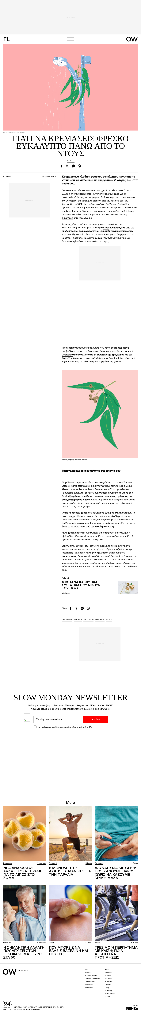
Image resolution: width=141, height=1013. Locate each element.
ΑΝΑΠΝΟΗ (88, 620)
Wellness (70, 161)
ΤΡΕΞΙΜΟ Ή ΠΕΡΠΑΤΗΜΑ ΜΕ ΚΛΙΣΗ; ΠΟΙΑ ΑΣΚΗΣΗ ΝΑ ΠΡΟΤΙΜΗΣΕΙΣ (116, 952)
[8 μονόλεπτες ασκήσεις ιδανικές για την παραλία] (70, 833)
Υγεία (107, 969)
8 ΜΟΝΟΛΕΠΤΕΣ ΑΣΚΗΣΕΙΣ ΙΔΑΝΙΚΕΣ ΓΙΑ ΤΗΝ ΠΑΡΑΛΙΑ (70, 871)
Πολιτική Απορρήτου (92, 979)
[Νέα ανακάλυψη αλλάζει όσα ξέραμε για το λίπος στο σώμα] (24, 833)
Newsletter (89, 985)
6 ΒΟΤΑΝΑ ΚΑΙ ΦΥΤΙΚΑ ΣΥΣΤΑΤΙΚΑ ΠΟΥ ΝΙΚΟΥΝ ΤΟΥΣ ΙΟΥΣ (81, 585)
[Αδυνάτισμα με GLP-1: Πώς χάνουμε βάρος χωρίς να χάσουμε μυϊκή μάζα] (116, 833)
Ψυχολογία (108, 972)
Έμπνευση (108, 991)
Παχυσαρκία (7, 863)
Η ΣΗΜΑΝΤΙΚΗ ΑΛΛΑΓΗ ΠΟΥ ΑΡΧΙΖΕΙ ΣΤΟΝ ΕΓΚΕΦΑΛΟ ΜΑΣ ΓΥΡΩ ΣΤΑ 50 (24, 952)
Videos (107, 997)
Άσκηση (97, 943)
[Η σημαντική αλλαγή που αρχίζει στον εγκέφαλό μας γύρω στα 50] (24, 913)
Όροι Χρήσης (89, 982)
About (87, 969)
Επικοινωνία (89, 988)
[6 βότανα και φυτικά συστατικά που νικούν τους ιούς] (128, 587)
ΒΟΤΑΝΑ (78, 620)
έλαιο (106, 228)
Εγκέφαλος (7, 943)
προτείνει (121, 489)
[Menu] (70, 39)
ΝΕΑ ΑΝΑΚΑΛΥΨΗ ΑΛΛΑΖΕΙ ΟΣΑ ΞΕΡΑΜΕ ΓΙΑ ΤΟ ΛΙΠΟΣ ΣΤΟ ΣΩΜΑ (22, 873)
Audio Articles (110, 994)
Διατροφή (108, 979)
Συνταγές (108, 982)
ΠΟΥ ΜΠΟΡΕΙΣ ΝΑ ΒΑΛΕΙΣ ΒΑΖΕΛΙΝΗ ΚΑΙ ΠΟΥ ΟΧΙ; (68, 951)
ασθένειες (67, 218)
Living (107, 988)
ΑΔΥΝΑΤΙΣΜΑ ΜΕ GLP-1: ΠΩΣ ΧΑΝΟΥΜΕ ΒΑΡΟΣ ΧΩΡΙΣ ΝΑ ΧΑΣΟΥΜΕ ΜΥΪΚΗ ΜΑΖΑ (115, 873)
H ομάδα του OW (91, 975)
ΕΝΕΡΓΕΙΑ (100, 620)
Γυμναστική (53, 863)
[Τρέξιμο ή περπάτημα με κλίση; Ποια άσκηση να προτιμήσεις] (116, 913)
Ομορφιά (108, 985)
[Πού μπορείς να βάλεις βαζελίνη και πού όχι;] (70, 913)
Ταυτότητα (89, 972)
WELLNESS (67, 620)
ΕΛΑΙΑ (109, 620)
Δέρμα (51, 943)
